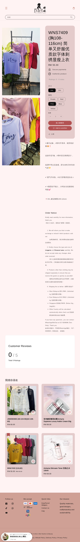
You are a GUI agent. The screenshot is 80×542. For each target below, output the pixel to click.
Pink (52, 104)
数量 (49, 113)
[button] (6, 8)
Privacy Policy (62, 537)
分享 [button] (52, 134)
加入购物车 (60, 123)
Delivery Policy (51, 537)
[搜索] (71, 17)
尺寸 (50, 86)
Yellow (53, 108)
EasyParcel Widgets (46, 504)
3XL (59, 90)
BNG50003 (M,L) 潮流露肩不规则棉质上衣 (19, 536)
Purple (53, 99)
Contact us (45, 508)
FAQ (43, 511)
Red (61, 99)
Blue (60, 104)
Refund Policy (40, 537)
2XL (52, 90)
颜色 (50, 95)
